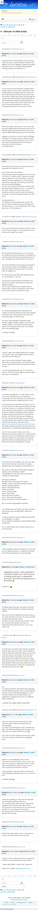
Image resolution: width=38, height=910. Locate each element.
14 (2, 38)
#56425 (15, 675)
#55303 (27, 155)
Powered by (14, 900)
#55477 (14, 383)
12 (30, 35)
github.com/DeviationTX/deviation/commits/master (18, 424)
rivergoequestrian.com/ (22, 868)
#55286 (14, 49)
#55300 (14, 115)
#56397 (15, 562)
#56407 (15, 595)
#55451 (27, 216)
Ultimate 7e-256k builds (26, 567)
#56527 (15, 847)
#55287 (27, 77)
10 (22, 35)
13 (34, 35)
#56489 (15, 748)
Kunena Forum (22, 900)
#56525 (15, 822)
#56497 (15, 788)
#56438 (27, 710)
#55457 (14, 299)
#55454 (14, 241)
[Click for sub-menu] (2, 2)
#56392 (15, 537)
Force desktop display (7, 909)
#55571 (14, 450)
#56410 (27, 635)
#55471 (14, 341)
